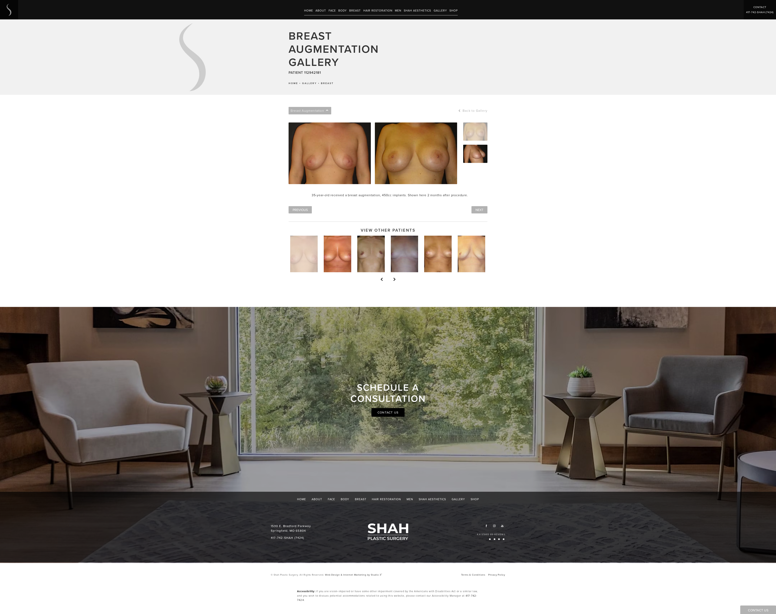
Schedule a (388, 393)
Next (479, 210)
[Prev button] (381, 279)
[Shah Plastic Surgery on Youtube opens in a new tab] (502, 525)
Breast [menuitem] (355, 10)
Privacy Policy (496, 574)
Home (293, 83)
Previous (300, 210)
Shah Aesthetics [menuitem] (417, 10)
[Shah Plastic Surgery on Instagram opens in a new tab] (494, 525)
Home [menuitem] (308, 10)
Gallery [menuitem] (440, 10)
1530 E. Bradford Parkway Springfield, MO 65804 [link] (291, 528)
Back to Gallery (474, 110)
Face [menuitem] (332, 10)
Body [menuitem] (342, 10)
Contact (760, 7)
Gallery (309, 83)
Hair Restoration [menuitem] (377, 10)
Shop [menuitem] (453, 10)
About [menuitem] (320, 10)
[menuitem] (486, 525)
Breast (327, 83)
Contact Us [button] (758, 610)
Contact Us (388, 412)
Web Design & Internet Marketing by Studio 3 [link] (353, 574)
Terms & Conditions (473, 574)
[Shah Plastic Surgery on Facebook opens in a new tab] (486, 525)
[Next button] (394, 279)
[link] (760, 12)
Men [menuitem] (398, 10)
